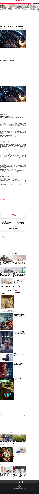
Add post (36, 3)
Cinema (16, 290)
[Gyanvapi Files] (6, 454)
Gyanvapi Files (3, 463)
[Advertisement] (19, 17)
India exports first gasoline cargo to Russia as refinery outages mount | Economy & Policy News (6, 442)
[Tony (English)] (7, 302)
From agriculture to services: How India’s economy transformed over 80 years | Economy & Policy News (18, 455)
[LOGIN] (32, 3)
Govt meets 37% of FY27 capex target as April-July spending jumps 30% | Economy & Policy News (6, 263)
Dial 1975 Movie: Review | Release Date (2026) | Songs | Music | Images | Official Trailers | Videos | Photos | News (19, 363)
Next (38, 8)
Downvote (19, 231)
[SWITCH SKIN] (31, 3)
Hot (1, 434)
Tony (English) (17, 292)
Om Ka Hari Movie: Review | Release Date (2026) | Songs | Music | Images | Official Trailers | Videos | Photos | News (19, 315)
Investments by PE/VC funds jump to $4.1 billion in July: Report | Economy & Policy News (6, 274)
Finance (2, 261)
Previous (0, 8)
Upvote (6, 231)
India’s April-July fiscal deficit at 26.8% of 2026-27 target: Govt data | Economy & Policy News (6, 286)
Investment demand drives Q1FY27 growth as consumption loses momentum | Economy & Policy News (11, 9)
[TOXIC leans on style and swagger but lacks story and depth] (6, 357)
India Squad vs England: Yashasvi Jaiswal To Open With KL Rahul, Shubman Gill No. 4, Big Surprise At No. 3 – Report (19, 476)
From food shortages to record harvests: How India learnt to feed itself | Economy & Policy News (19, 442)
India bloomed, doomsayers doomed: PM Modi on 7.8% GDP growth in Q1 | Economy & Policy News (25, 9)
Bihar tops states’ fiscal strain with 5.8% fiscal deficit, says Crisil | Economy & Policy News (6, 474)
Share (1, 30)
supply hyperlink (2, 199)
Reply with (24, 415)
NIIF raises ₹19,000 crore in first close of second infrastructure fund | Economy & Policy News (19, 286)
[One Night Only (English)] (7, 389)
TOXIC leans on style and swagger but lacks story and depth (19, 355)
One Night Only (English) (19, 378)
